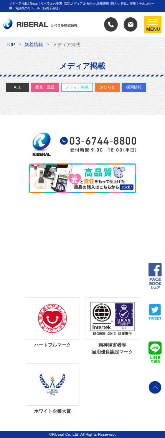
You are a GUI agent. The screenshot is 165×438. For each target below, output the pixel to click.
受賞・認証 (44, 87)
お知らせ (107, 87)
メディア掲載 (77, 87)
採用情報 (134, 87)
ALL (17, 87)
